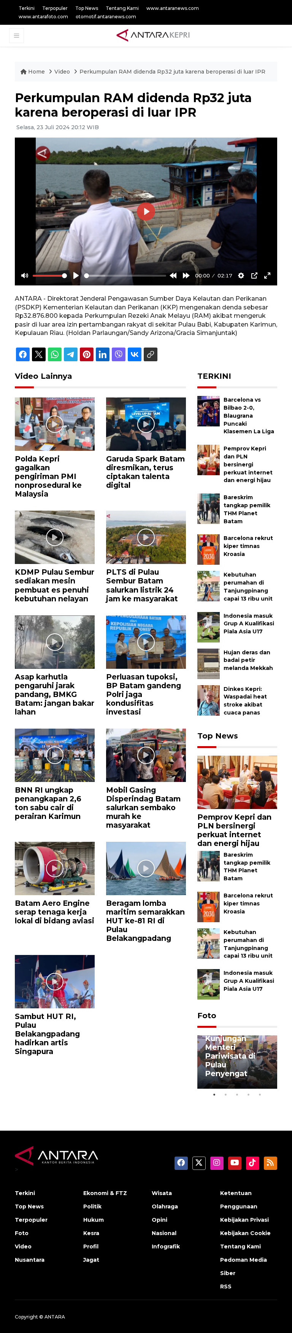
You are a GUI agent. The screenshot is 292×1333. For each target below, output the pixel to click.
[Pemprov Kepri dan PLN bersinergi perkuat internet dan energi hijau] (208, 459)
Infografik (166, 1246)
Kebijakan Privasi (244, 1219)
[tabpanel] (237, 1062)
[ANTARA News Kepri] (153, 35)
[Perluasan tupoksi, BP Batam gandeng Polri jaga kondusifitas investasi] (146, 641)
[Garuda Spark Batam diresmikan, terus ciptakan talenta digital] (146, 424)
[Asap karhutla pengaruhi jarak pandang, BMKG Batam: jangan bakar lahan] (55, 641)
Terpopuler (55, 8)
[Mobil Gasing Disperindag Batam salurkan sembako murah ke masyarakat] (146, 754)
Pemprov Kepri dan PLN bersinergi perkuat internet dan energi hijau (248, 464)
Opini (159, 1219)
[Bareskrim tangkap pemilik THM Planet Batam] (208, 508)
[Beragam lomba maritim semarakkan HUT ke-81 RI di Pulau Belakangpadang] (146, 868)
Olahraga (165, 1206)
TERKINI (214, 376)
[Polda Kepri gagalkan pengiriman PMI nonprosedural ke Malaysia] (55, 424)
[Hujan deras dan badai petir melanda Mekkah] (208, 663)
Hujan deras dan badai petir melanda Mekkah (248, 660)
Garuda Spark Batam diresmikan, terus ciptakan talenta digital (145, 472)
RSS (226, 1286)
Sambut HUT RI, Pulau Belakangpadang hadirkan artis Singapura (47, 1034)
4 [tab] (248, 1094)
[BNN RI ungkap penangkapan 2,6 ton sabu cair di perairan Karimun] (55, 754)
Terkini (27, 8)
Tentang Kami (122, 8)
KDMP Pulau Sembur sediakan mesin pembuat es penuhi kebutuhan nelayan (54, 585)
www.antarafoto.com (43, 16)
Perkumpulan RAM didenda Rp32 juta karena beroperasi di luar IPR (172, 71)
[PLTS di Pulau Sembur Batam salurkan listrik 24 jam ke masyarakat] (146, 537)
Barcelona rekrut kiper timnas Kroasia (248, 546)
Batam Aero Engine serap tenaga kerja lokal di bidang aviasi (54, 912)
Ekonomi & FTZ (105, 1193)
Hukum (93, 1219)
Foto (206, 1015)
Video (62, 71)
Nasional (164, 1233)
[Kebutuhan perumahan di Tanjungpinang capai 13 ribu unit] (208, 586)
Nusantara (29, 1259)
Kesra (91, 1233)
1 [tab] (214, 1094)
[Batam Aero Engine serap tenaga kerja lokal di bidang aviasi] (55, 868)
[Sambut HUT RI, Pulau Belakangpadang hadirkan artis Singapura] (55, 981)
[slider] (50, 275)
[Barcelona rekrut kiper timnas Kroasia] (208, 549)
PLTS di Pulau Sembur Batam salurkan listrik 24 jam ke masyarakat (142, 585)
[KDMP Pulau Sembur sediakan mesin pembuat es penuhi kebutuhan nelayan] (55, 537)
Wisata (162, 1193)
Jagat (91, 1259)
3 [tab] (237, 1094)
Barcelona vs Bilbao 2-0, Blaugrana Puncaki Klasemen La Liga (249, 415)
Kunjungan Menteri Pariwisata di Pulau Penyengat (230, 1056)
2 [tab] (226, 1094)
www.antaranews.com (172, 8)
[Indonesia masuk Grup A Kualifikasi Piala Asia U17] (208, 626)
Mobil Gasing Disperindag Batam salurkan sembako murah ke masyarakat (143, 807)
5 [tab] (260, 1094)
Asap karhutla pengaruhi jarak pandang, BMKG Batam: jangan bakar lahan (54, 694)
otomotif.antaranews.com (106, 16)
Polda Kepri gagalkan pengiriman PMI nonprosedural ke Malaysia (48, 476)
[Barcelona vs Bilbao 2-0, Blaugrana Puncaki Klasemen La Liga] (208, 411)
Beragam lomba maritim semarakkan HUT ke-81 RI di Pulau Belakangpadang (145, 921)
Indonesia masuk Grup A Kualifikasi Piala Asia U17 (249, 623)
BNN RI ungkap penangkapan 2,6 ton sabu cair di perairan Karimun (48, 803)
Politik (92, 1206)
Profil (90, 1246)
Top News (86, 8)
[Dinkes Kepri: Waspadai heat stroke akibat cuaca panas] (208, 699)
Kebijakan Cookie (245, 1233)
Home (36, 71)
